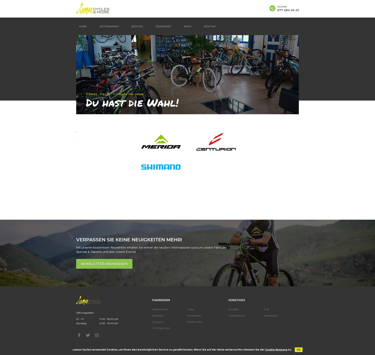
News (187, 26)
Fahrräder (163, 26)
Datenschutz (237, 315)
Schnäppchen (161, 328)
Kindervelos (195, 321)
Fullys (191, 309)
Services (137, 26)
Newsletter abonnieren (104, 264)
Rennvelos (194, 315)
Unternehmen (109, 26)
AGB (266, 309)
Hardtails (157, 315)
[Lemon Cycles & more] (92, 9)
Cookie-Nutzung (276, 349)
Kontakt (210, 26)
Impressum (271, 315)
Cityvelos (158, 321)
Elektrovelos (160, 309)
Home (83, 26)
